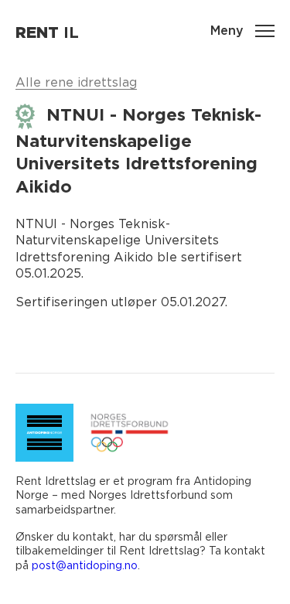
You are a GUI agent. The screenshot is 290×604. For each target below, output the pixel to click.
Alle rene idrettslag (76, 82)
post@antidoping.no (85, 565)
